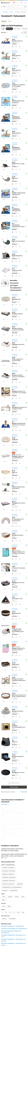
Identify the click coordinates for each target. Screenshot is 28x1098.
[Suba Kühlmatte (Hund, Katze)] (14, 56)
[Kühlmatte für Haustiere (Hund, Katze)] (14, 568)
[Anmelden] (17, 2)
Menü (4, 6)
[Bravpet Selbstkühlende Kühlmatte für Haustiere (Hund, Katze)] (14, 425)
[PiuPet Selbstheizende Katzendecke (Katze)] (14, 488)
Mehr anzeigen (14, 787)
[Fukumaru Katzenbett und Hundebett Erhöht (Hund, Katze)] (14, 409)
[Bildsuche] (25, 6)
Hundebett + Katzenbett (15, 37)
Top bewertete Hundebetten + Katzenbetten (14, 928)
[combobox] (3, 28)
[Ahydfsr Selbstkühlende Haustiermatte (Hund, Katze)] (14, 194)
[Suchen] (9, 6)
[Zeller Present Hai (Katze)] (14, 256)
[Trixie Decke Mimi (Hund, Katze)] (14, 271)
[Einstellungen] (13, 3)
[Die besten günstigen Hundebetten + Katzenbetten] (14, 285)
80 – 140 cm (17, 28)
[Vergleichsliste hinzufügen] (12, 46)
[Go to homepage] (5, 2)
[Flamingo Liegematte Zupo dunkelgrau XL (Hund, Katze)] (14, 456)
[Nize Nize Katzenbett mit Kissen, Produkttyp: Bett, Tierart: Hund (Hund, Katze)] (14, 696)
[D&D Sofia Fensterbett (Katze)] (14, 241)
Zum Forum (4, 804)
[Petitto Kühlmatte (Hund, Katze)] (14, 41)
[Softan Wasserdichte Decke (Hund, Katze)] (14, 758)
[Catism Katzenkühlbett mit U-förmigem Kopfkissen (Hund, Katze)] (14, 86)
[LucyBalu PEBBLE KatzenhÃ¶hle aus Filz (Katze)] (14, 630)
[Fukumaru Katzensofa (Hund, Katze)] (14, 345)
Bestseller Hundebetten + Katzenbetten (12, 926)
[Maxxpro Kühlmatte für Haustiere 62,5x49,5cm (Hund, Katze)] (14, 552)
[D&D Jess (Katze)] (14, 473)
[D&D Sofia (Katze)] (14, 179)
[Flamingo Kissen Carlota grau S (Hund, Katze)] (14, 504)
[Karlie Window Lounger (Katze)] (14, 164)
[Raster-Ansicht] (22, 32)
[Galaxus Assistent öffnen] (21, 3)
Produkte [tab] (3, 21)
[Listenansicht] (25, 32)
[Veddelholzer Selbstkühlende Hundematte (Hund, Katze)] (14, 118)
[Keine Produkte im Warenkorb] (25, 3)
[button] (26, 36)
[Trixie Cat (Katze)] (14, 742)
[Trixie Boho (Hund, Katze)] (14, 440)
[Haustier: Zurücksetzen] (11, 28)
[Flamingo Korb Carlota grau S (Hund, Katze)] (14, 584)
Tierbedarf (5, 12)
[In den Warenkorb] (20, 46)
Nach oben (24, 792)
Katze (11, 12)
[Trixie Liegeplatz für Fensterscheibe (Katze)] (14, 360)
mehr (5, 857)
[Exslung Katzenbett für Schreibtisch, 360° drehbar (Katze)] (14, 393)
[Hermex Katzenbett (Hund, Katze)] (14, 711)
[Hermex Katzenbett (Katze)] (14, 536)
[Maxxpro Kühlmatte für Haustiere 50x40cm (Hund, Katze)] (14, 648)
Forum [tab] (9, 21)
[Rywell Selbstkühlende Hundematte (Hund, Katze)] (14, 102)
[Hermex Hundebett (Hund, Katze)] (14, 314)
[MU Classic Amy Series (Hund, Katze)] (14, 773)
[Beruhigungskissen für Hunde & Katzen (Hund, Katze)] (14, 520)
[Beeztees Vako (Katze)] (14, 300)
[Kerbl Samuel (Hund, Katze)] (14, 665)
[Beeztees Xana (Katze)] (14, 614)
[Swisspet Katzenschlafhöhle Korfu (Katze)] (14, 727)
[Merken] (16, 46)
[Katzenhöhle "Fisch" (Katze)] (14, 599)
